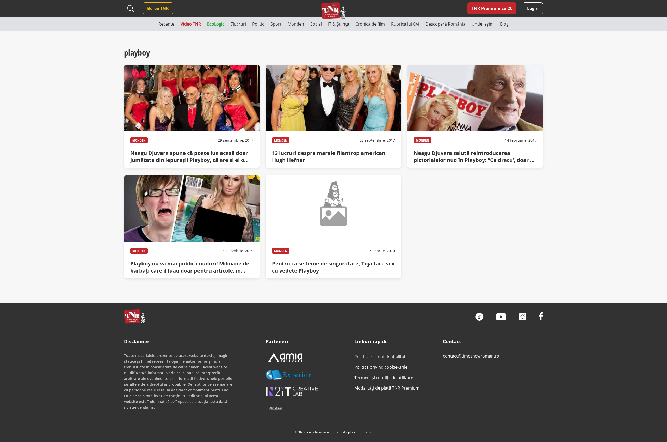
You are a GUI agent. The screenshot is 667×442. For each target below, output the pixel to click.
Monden (139, 140)
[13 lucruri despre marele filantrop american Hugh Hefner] (333, 116)
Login (533, 8)
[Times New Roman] (333, 10)
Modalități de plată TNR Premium (386, 388)
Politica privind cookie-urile (380, 367)
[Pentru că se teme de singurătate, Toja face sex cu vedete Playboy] (333, 226)
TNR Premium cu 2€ (492, 8)
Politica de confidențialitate (381, 357)
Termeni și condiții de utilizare (383, 377)
